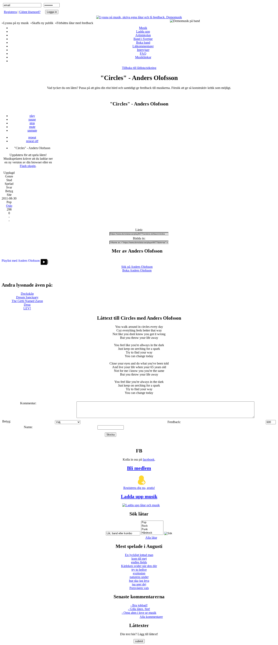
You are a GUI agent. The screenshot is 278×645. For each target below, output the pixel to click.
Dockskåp (27, 293)
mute (32, 127)
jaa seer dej (139, 584)
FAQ (143, 53)
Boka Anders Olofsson (137, 270)
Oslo (9, 205)
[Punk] (152, 529)
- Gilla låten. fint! (139, 609)
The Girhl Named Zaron (27, 301)
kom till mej (139, 558)
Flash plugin (28, 166)
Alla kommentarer (151, 616)
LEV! (27, 308)
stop (32, 123)
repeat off (32, 141)
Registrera (10, 12)
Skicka (110, 434)
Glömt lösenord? (29, 12)
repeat (32, 137)
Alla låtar (151, 537)
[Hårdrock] (152, 533)
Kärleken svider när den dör (139, 566)
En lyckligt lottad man (139, 555)
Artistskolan (143, 35)
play (32, 115)
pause (32, 119)
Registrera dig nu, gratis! (139, 488)
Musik (143, 28)
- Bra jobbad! (139, 605)
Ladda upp (143, 31)
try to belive (139, 569)
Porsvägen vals (139, 588)
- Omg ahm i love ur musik (139, 612)
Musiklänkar (143, 57)
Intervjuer (143, 50)
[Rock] (152, 526)
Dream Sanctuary (27, 297)
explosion (139, 573)
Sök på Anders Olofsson (137, 266)
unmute (32, 130)
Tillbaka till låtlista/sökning (139, 68)
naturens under (139, 577)
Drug (27, 304)
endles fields (139, 562)
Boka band (143, 42)
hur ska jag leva (139, 580)
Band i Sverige (143, 39)
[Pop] (152, 522)
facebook (148, 459)
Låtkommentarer (143, 46)
